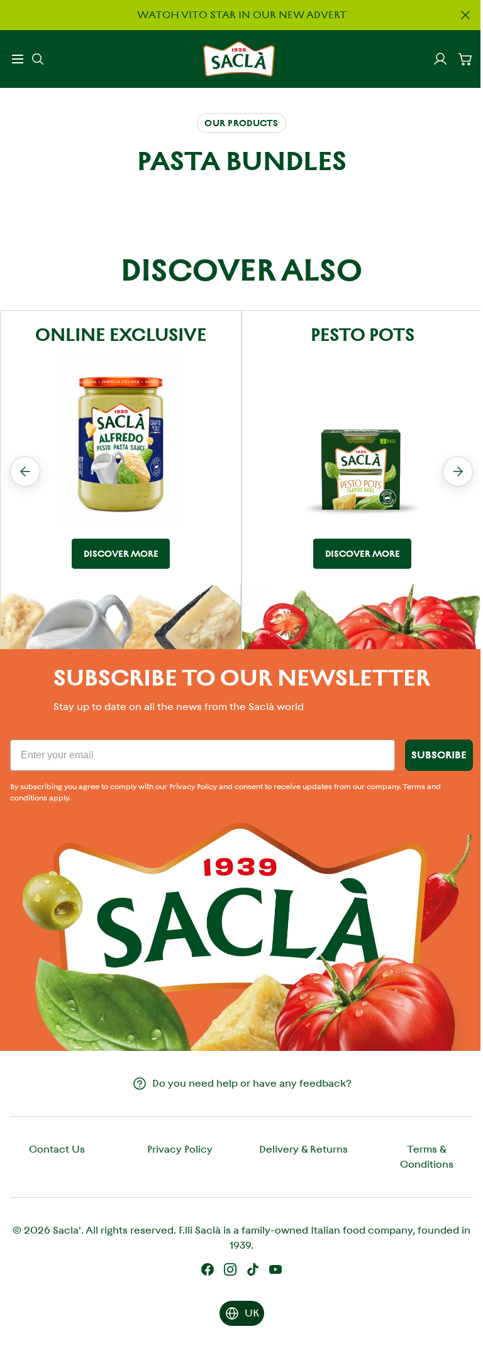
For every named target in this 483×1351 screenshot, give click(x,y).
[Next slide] (458, 471)
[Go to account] (440, 59)
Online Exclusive (120, 335)
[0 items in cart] (465, 59)
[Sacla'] (239, 59)
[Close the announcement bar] (465, 15)
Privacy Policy (180, 1149)
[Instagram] (230, 1269)
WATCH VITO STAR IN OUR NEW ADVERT (242, 15)
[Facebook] (207, 1269)
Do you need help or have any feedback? (252, 1083)
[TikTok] (253, 1269)
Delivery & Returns (303, 1149)
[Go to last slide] (25, 471)
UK (252, 1313)
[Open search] (37, 59)
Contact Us (57, 1149)
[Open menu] (17, 59)
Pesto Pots (362, 335)
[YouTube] (275, 1269)
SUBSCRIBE (439, 755)
